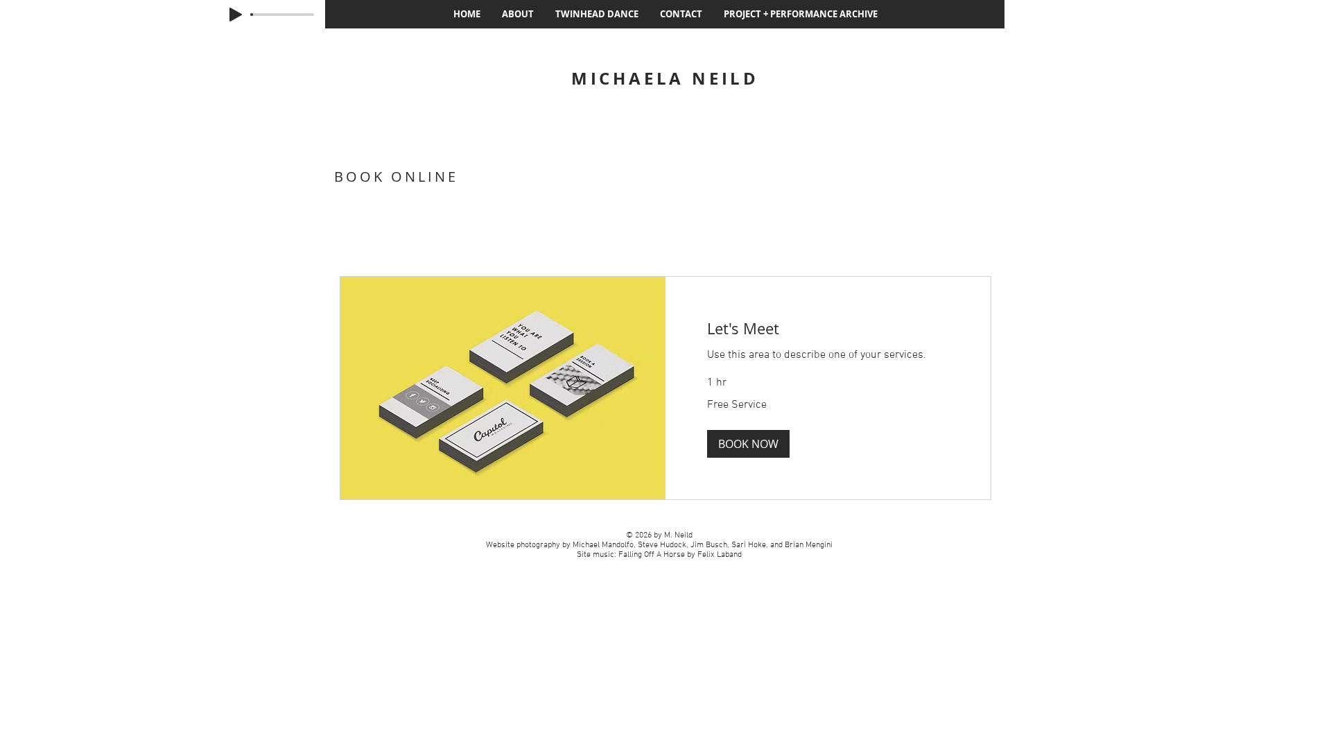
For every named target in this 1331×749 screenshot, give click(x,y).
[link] (828, 328)
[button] (748, 444)
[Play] (235, 14)
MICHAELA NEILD (665, 78)
